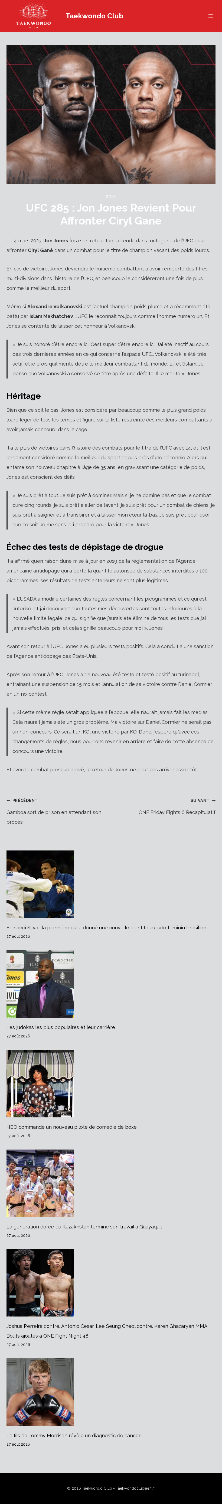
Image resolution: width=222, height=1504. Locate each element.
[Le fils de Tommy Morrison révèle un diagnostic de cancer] (111, 1392)
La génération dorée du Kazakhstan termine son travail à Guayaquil (84, 1227)
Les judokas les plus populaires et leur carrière (60, 1027)
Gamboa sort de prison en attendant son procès (53, 811)
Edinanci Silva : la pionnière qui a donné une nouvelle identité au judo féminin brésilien (106, 927)
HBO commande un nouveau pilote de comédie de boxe (71, 1127)
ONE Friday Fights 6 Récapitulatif (177, 806)
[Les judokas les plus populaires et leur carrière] (111, 984)
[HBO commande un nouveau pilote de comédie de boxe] (111, 1083)
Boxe (111, 196)
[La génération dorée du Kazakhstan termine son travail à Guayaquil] (111, 1183)
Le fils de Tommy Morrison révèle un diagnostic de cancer (73, 1435)
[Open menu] (210, 16)
